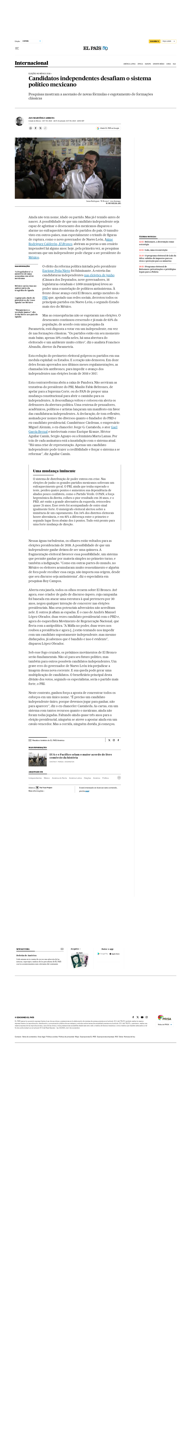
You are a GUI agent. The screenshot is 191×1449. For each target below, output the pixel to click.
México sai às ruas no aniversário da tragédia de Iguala (25, 288)
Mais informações (36, 791)
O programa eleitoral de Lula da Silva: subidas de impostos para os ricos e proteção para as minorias (157, 258)
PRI (45, 297)
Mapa (77, 1037)
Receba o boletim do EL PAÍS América (48, 740)
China (168, 64)
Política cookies (52, 1037)
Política (105, 778)
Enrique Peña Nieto (56, 271)
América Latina (129, 64)
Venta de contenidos (29, 1037)
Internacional (31, 63)
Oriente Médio (158, 64)
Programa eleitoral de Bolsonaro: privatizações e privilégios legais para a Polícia (157, 269)
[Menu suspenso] (17, 48)
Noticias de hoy (129, 1037)
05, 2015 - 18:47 (49, 121)
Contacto (18, 1037)
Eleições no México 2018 (39, 74)
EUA (174, 64)
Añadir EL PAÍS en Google (109, 128)
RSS (116, 1037)
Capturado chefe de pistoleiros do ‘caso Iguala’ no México (25, 300)
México (34, 257)
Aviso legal (41, 1037)
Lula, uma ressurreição (156, 250)
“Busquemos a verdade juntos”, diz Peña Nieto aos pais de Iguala (26, 313)
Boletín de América (26, 956)
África (140, 64)
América (96, 778)
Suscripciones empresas (105, 1037)
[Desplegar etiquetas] (119, 778)
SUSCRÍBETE (154, 41)
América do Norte (59, 778)
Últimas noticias (147, 237)
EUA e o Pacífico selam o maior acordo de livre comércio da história (80, 756)
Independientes (35, 778)
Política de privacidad (66, 1037)
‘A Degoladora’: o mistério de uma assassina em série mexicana (24, 275)
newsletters (23, 949)
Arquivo (75, 949)
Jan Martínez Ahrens (41, 118)
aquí (87, 791)
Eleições (87, 778)
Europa (148, 64)
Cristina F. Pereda (56, 762)
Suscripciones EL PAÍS (88, 1037)
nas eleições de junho (99, 275)
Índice (121, 1037)
